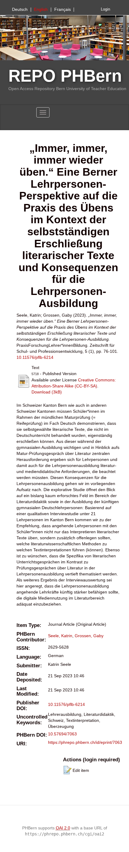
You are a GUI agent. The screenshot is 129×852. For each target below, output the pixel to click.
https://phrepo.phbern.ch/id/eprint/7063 (85, 742)
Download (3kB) (47, 392)
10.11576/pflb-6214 (34, 357)
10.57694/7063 (62, 733)
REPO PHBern (65, 75)
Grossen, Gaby (89, 635)
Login (105, 9)
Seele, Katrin (60, 635)
